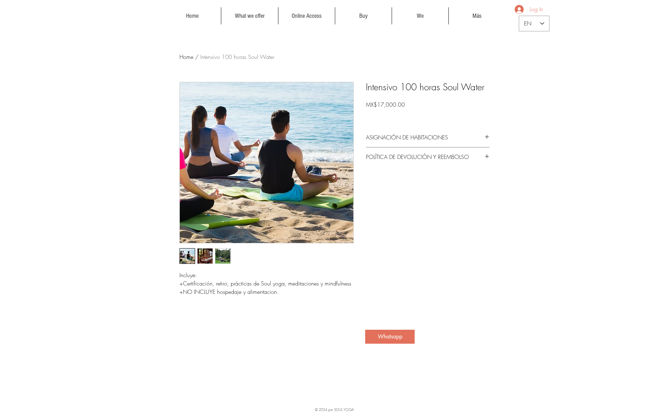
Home (186, 57)
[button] (249, 15)
